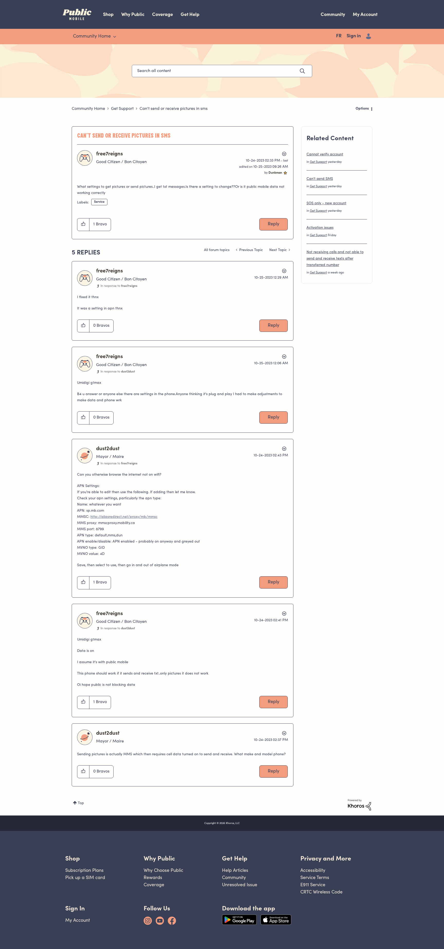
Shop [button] (72, 858)
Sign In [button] (75, 908)
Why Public (132, 14)
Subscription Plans (84, 870)
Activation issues (320, 228)
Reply (273, 224)
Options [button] (362, 109)
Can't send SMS (320, 179)
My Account (365, 14)
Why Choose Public (163, 870)
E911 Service (312, 885)
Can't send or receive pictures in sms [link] (174, 109)
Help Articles (235, 870)
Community (333, 14)
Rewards (153, 877)
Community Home (88, 109)
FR (338, 36)
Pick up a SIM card (85, 877)
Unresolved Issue (239, 885)
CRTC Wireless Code (321, 892)
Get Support (122, 109)
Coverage (162, 14)
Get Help (190, 14)
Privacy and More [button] (325, 858)
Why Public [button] (159, 858)
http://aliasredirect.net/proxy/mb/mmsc (124, 517)
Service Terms (314, 877)
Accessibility (312, 870)
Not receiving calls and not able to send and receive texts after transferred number (335, 259)
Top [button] (81, 803)
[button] (83, 224)
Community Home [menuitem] (92, 36)
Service (99, 201)
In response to (118, 286)
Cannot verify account (325, 154)
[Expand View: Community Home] (114, 37)
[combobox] (222, 71)
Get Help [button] (234, 858)
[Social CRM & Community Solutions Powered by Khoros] (359, 805)
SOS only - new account (326, 203)
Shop (108, 14)
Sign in (354, 36)
